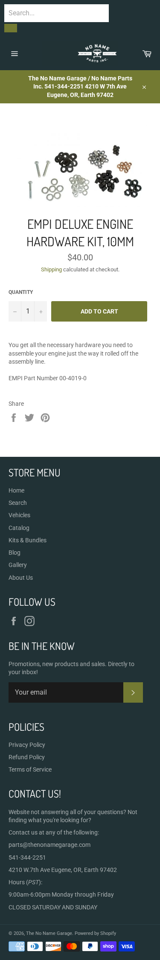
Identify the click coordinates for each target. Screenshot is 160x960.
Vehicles (19, 515)
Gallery (18, 564)
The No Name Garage (49, 933)
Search (18, 502)
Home (16, 490)
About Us (21, 577)
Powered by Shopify (95, 933)
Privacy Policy (27, 744)
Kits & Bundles (28, 540)
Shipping (51, 269)
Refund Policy (27, 757)
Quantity (21, 292)
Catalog (19, 527)
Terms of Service (30, 769)
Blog (14, 552)
